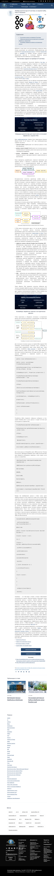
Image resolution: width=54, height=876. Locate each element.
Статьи (8, 796)
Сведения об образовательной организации (23, 846)
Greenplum (9, 731)
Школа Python (47, 846)
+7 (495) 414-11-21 (14, 5)
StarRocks (9, 759)
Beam (8, 723)
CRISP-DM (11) (41, 826)
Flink (30, 14)
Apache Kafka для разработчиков (23, 645)
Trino (8, 763)
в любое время (39, 302)
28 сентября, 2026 (39, 124)
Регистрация (24, 6)
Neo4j (8, 747)
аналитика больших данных (30, 68)
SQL (31, 667)
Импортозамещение (12, 778)
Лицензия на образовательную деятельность (34, 843)
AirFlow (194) (25, 812)
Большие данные (41, 667)
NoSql (8, 751)
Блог (34, 4)
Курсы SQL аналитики (12, 784)
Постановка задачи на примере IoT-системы (30, 37)
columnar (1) (31, 826)
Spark (8, 757)
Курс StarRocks (10, 782)
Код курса (23, 122)
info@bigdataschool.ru (16, 1)
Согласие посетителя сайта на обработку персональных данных (35, 858)
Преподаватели (22, 851)
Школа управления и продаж (47, 860)
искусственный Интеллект (13, 780)
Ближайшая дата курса (39, 122)
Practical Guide (10, 755)
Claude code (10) (12, 826)
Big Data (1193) (28, 819)
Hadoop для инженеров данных (31, 297)
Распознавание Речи (12, 794)
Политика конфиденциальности (35, 851)
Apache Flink (44, 51)
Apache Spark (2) (23, 815)
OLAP (8, 753)
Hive (8, 735)
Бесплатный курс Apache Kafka (14, 772)
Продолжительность (22, 127)
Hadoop (39, 628)
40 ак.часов (22, 307)
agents (8, 718)
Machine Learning (11, 743)
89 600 (38, 307)
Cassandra (22, 53)
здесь (23, 78)
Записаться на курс (31, 653)
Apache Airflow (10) (35, 812)
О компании (32, 6)
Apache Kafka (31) (12, 815)
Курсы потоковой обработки (14, 786)
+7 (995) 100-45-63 (4, 1)
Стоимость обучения (38, 127)
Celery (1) (20, 822)
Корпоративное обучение (22, 849)
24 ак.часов (22, 130)
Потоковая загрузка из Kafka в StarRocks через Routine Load (36, 700)
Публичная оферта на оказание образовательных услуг (35, 847)
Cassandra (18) (12, 822)
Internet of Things (34, 14)
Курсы (28, 4)
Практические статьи (12, 790)
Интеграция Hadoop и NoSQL (23, 643)
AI (7, 720)
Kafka (29, 667)
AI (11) (17, 812)
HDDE (23, 302)
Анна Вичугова (20, 14)
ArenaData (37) (33, 815)
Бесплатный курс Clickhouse (14, 774)
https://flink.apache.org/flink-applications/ (25, 662)
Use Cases (9, 765)
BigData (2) (37, 819)
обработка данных (25, 669)
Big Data (42, 62)
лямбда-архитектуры (22, 139)
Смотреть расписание (30, 649)
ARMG (22, 124)
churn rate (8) (37, 822)
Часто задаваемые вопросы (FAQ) (22, 859)
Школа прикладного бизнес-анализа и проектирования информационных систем (48, 851)
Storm (42, 233)
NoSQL (37, 195)
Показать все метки (13, 830)
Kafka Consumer (31, 349)
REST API (33, 624)
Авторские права (23, 856)
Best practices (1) (12, 819)
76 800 (38, 130)
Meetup (9, 745)
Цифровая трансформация (13, 798)
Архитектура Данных (30, 120)
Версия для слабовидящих (29, 1)
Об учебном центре (21, 843)
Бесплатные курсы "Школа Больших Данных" (18, 769)
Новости (9, 788)
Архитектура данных (12, 767)
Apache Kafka (39, 90)
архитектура (35, 667)
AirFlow (9, 722)
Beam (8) (42, 815)
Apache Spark (35, 233)
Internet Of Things (33, 82)
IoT (27, 667)
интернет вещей (18, 669)
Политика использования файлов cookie (33, 854)
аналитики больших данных (28, 51)
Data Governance (11, 727)
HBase (8, 733)
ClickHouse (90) (22, 826)
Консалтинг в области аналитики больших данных (48, 856)
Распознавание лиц (12, 792)
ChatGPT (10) (28, 822)
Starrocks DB (10, 761)
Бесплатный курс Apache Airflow (14, 771)
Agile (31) (11, 812)
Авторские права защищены (14, 870)
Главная (23, 4)
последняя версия (19, 77)
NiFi (8, 749)
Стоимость (40, 4)
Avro (42, 347)
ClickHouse (9, 725)
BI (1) (20, 819)
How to (8, 737)
